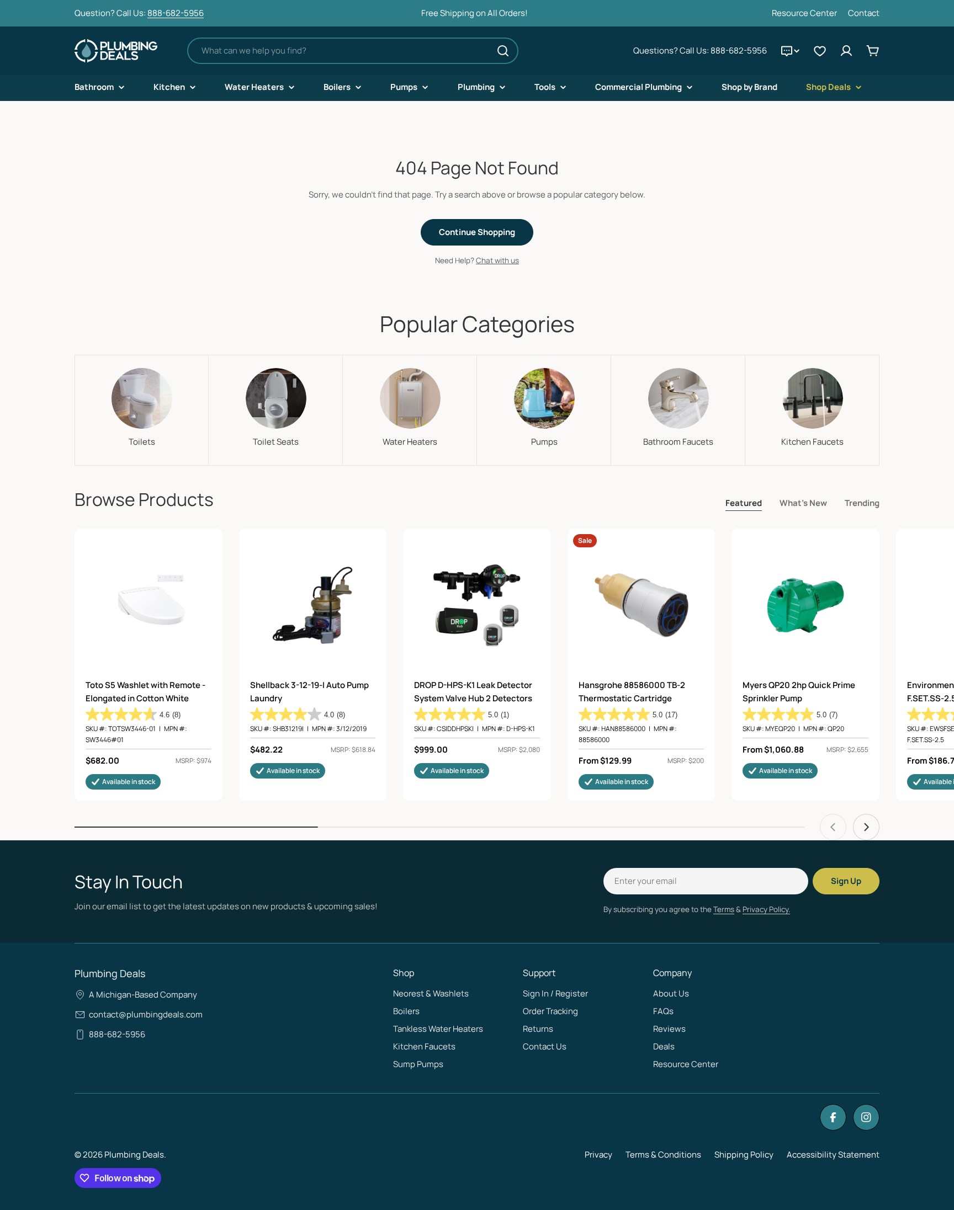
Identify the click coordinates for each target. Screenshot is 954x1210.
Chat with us (497, 260)
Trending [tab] (862, 503)
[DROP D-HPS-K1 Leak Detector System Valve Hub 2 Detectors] (477, 605)
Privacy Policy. (766, 909)
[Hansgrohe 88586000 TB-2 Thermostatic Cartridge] (641, 605)
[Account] (846, 50)
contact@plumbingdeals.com (146, 1014)
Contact (863, 13)
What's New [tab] (803, 503)
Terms (723, 909)
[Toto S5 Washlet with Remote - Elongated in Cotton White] (148, 605)
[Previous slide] (833, 827)
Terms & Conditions (663, 1154)
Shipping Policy (743, 1154)
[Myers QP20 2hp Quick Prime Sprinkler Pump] (805, 605)
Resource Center (804, 13)
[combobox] (352, 51)
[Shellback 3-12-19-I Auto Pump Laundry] (313, 605)
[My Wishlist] (819, 50)
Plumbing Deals (134, 1154)
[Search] (503, 50)
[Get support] (790, 50)
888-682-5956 (175, 13)
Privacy (598, 1154)
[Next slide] (866, 827)
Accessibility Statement (833, 1154)
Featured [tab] (743, 503)
